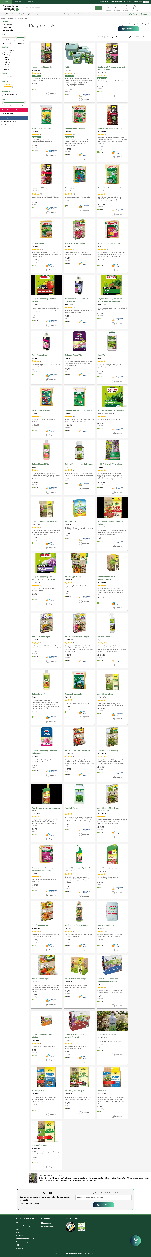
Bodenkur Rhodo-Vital (73, 355)
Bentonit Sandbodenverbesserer (44, 521)
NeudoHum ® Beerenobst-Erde (109, 128)
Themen (106, 14)
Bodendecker (45, 14)
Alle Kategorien (8, 25)
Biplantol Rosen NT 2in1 (41, 464)
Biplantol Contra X (104, 637)
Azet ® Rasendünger (105, 694)
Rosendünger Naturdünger (75, 128)
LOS (98, 8)
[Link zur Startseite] (10, 8)
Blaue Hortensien (71, 521)
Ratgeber (18, 2)
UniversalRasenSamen (40, 1145)
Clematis (76, 14)
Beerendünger (70, 188)
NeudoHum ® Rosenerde (41, 188)
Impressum (19, 1248)
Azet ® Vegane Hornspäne (75, 1091)
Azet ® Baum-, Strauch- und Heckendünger (108, 809)
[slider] (16, 37)
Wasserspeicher (38, 1091)
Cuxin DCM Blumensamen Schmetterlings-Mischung (107, 980)
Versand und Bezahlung (10, 121)
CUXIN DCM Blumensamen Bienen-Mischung (46, 1036)
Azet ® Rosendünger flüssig (108, 868)
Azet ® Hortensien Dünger (75, 243)
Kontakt (129, 1)
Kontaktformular (8, 113)
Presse (18, 1232)
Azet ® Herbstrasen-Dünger (75, 979)
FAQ (17, 1223)
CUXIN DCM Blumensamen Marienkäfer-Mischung (75, 1036)
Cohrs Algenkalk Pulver (106, 925)
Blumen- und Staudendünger (108, 243)
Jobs (17, 1229)
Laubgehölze (6, 14)
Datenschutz (20, 1235)
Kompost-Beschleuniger (74, 694)
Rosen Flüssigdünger (40, 355)
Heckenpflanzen (28, 14)
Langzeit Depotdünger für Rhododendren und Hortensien (44, 578)
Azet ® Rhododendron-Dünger (77, 637)
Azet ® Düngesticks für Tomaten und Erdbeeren (111, 522)
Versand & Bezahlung (117, 1)
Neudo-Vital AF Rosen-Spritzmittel (78, 868)
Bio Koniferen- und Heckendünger (110, 410)
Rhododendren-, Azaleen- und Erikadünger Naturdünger (43, 869)
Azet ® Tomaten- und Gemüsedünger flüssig (46, 809)
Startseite (3, 18)
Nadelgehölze (55, 14)
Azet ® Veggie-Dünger (73, 577)
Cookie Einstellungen (22, 1242)
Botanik (30, 2)
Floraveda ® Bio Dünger (106, 1034)
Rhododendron (86, 14)
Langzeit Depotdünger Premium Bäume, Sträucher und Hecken (109, 300)
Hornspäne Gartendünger (42, 128)
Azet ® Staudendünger (41, 637)
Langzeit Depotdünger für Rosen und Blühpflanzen (46, 752)
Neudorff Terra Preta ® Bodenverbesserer (106, 578)
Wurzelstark (102, 1091)
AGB (17, 1245)
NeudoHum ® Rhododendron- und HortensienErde (111, 68)
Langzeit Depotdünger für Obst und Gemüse (46, 300)
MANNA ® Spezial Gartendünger (110, 464)
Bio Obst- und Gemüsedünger (76, 925)
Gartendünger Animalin (41, 410)
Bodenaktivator (38, 243)
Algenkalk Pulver (71, 808)
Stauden (14, 14)
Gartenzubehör (97, 14)
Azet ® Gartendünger (40, 979)
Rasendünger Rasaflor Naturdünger (78, 410)
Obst (20, 14)
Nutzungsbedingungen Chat (25, 1238)
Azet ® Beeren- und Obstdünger (77, 751)
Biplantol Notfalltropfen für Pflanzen (79, 464)
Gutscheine (104, 1)
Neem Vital (101, 355)
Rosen (38, 14)
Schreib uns (47, 1223)
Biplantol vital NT (38, 694)
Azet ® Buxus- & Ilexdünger (108, 751)
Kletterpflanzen (67, 14)
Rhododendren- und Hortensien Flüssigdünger (77, 300)
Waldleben (69, 67)
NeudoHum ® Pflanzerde (42, 67)
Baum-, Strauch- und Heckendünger (111, 188)
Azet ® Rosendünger (40, 925)
